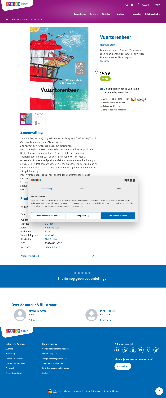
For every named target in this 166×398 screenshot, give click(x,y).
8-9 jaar (49, 223)
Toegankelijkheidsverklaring (54, 363)
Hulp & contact (151, 13)
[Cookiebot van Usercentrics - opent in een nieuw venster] (124, 180)
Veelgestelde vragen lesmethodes (56, 348)
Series (93, 13)
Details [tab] (83, 188)
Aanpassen (81, 216)
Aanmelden (123, 366)
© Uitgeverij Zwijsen (111, 391)
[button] (95, 71)
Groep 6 (58, 246)
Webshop (106, 13)
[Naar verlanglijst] (132, 4)
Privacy (87, 391)
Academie (121, 13)
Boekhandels (11, 368)
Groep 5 (49, 246)
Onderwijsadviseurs (14, 373)
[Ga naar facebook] (117, 350)
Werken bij (10, 353)
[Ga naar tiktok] (156, 350)
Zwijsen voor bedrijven (15, 363)
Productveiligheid (30, 255)
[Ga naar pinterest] (125, 350)
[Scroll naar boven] (159, 391)
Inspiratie (136, 13)
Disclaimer (97, 391)
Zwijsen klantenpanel (14, 358)
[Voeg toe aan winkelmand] (105, 78)
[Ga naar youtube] (141, 350)
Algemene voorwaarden (72, 391)
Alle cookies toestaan (118, 216)
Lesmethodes (80, 13)
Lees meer (105, 60)
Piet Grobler (51, 239)
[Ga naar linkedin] (133, 350)
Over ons (9, 348)
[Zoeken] (127, 4)
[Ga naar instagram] (148, 350)
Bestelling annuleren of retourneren (56, 368)
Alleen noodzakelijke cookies (48, 216)
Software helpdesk (49, 353)
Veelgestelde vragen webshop (54, 358)
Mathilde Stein (52, 227)
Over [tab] (119, 188)
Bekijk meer (35, 320)
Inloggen (157, 4)
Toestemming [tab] (46, 188)
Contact (45, 373)
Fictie (48, 231)
